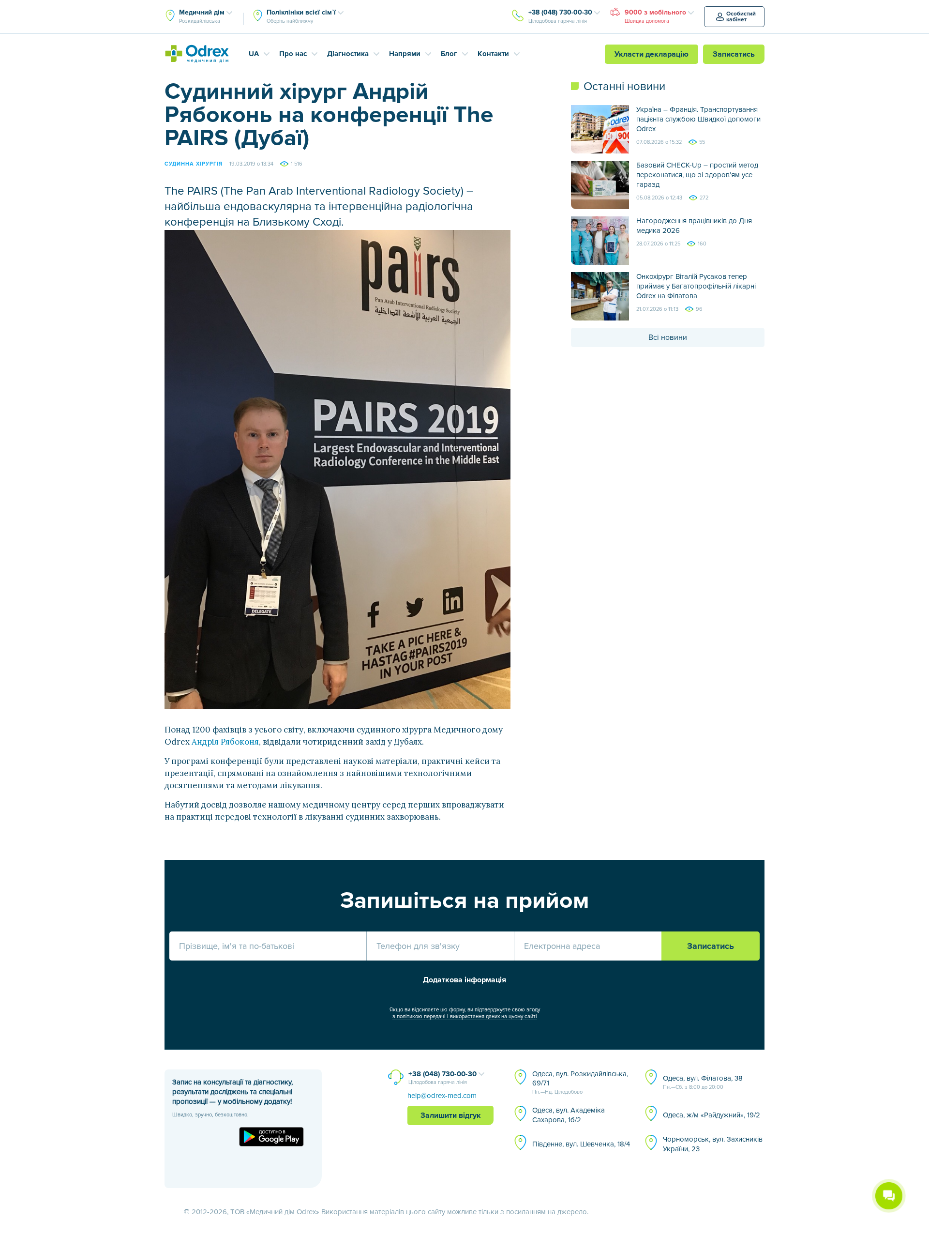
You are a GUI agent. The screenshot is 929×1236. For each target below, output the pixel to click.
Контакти (493, 53)
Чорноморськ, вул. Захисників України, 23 (713, 1144)
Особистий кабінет (741, 16)
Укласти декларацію (651, 54)
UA (254, 53)
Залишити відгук (450, 1115)
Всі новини (667, 337)
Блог (449, 53)
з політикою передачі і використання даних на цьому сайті (464, 1016)
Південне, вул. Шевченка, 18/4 (581, 1144)
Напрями (404, 53)
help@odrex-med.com (442, 1095)
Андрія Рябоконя (225, 741)
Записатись (734, 54)
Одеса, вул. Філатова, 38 (703, 1082)
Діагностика (348, 53)
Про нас (293, 53)
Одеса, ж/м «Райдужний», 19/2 (711, 1115)
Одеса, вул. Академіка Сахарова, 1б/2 (568, 1115)
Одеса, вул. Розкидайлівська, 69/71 (580, 1082)
